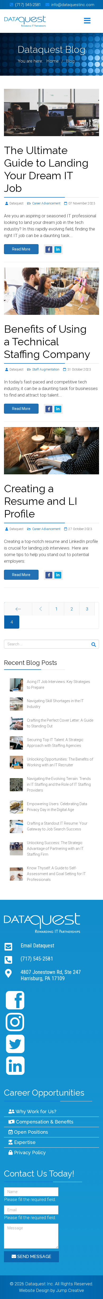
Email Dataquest (37, 945)
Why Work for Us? (35, 1111)
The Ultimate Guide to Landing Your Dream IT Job (46, 169)
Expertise (24, 1142)
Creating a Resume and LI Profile (40, 501)
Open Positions (30, 1132)
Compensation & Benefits (44, 1122)
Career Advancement (46, 203)
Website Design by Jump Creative (51, 1290)
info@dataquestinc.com (72, 4)
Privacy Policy (29, 1152)
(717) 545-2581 (28, 4)
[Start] (18, 608)
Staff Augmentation (45, 369)
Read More (21, 249)
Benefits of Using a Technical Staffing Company (47, 341)
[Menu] (87, 21)
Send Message (33, 1256)
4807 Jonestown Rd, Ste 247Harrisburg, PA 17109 (51, 975)
